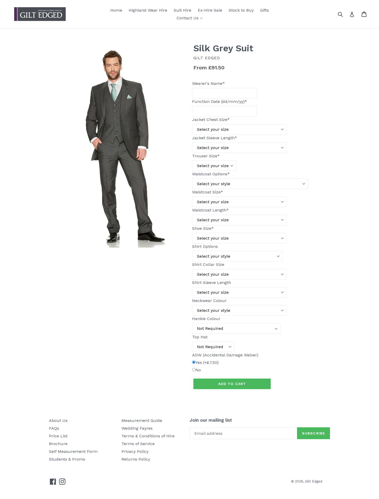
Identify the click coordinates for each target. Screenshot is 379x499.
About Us (58, 420)
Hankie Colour (206, 318)
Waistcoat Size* (207, 192)
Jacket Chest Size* (211, 119)
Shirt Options (205, 246)
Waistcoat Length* (210, 210)
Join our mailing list (211, 420)
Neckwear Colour (209, 300)
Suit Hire (182, 10)
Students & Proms (67, 459)
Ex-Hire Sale (210, 10)
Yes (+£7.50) (207, 362)
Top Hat (200, 336)
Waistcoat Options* (211, 173)
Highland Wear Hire (148, 10)
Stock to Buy (241, 10)
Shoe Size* (203, 228)
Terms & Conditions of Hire (148, 435)
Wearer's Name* (208, 83)
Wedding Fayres (137, 428)
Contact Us (191, 17)
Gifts (264, 10)
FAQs (54, 428)
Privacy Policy (135, 451)
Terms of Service (138, 443)
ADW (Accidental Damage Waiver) (225, 355)
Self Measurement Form (73, 451)
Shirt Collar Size (208, 264)
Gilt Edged (313, 481)
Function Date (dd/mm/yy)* (219, 101)
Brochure (58, 443)
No (198, 369)
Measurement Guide (141, 420)
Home (116, 10)
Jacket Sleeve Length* (214, 137)
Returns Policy (135, 459)
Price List (58, 435)
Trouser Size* (206, 155)
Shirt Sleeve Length (211, 282)
